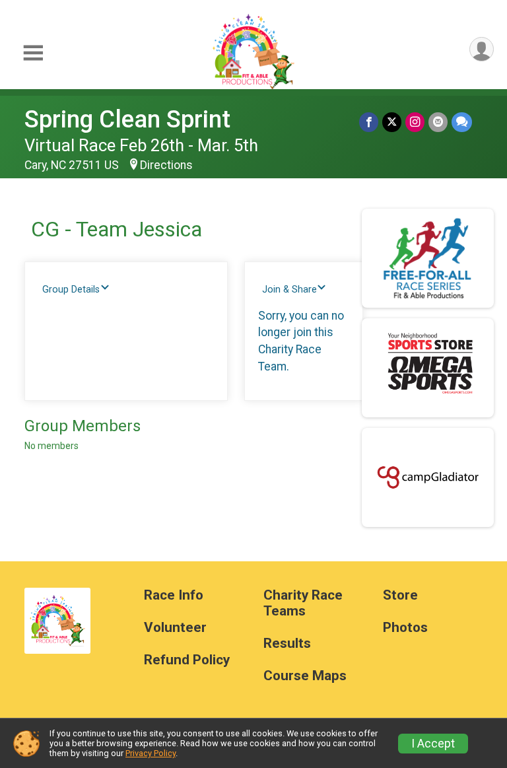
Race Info (173, 595)
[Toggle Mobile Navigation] (33, 53)
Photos (405, 627)
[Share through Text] (462, 121)
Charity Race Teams (303, 603)
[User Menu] (481, 49)
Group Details (71, 289)
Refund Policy (187, 660)
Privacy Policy (150, 753)
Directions (166, 165)
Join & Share (289, 289)
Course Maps (305, 675)
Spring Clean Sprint (127, 119)
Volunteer (175, 627)
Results (287, 643)
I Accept (433, 743)
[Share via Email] (438, 121)
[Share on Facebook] (368, 121)
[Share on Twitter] (391, 121)
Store (400, 595)
